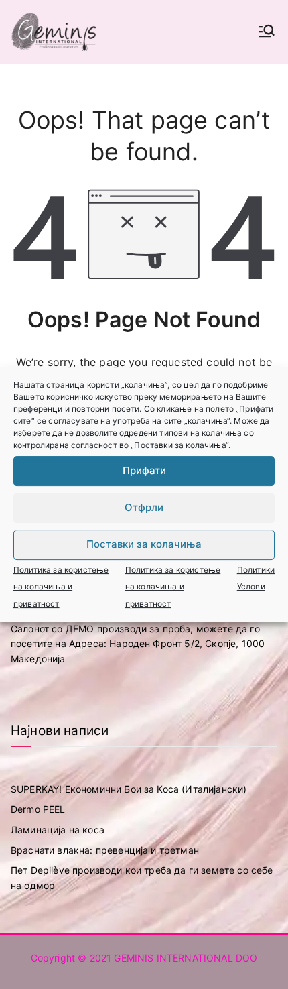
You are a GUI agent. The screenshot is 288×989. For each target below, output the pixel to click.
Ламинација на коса (57, 829)
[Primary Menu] (266, 32)
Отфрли (144, 507)
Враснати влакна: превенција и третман (105, 850)
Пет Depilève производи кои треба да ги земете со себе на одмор (142, 877)
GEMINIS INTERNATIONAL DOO (185, 958)
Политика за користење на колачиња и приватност (61, 587)
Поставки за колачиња (144, 544)
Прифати (144, 470)
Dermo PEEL (38, 809)
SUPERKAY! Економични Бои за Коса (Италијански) (128, 789)
